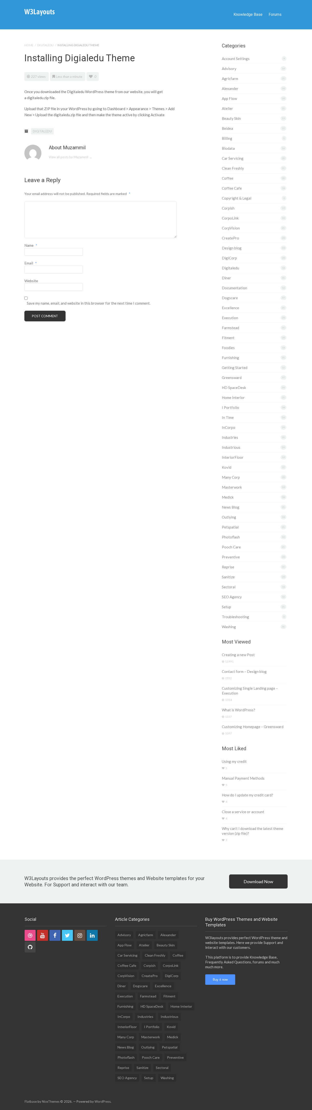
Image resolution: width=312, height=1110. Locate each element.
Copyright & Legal (236, 198)
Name (30, 245)
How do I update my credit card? (247, 795)
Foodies (228, 347)
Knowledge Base (248, 14)
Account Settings (236, 58)
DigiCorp (229, 258)
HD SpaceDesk (234, 387)
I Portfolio (230, 407)
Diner (226, 278)
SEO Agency (232, 597)
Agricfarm (230, 78)
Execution (230, 318)
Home (28, 45)
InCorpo (228, 427)
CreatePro (230, 238)
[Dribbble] (30, 935)
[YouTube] (42, 935)
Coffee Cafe (232, 188)
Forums (275, 14)
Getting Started (234, 367)
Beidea (227, 128)
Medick (228, 497)
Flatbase (31, 1101)
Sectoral (228, 587)
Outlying (229, 517)
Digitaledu (45, 45)
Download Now (258, 881)
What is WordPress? (238, 710)
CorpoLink (230, 218)
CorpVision (231, 228)
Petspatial (230, 527)
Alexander (230, 88)
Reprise (228, 567)
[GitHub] (30, 947)
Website (31, 281)
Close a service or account (243, 812)
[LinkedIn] (92, 935)
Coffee (227, 178)
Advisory (229, 68)
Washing (229, 627)
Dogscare (230, 298)
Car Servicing (233, 158)
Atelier (227, 108)
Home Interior (233, 397)
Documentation (234, 288)
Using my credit (234, 761)
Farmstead (230, 328)
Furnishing (230, 357)
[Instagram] (79, 935)
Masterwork (232, 487)
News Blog (230, 507)
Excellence (230, 308)
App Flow (229, 98)
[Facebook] (54, 935)
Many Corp (231, 477)
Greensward (232, 377)
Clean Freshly (233, 168)
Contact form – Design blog (244, 671)
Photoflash (231, 537)
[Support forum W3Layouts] (39, 12)
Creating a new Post (238, 654)
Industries (230, 437)
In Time (228, 417)
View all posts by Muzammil (70, 157)
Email (30, 263)
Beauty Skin (231, 118)
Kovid (226, 467)
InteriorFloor (233, 457)
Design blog (232, 248)
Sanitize (228, 577)
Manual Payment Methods (243, 778)
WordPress (103, 1101)
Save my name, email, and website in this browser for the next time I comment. (88, 303)
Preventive (231, 557)
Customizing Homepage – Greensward (252, 726)
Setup (226, 607)
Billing (227, 138)
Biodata (228, 148)
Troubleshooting (235, 617)
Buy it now (220, 979)
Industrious (231, 447)
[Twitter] (67, 935)
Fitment (228, 337)
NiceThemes (50, 1101)
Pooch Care (231, 547)
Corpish (228, 208)
